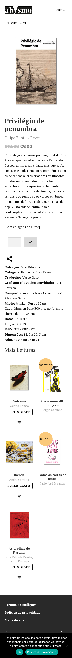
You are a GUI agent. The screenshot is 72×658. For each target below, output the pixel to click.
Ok (19, 652)
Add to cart (30, 242)
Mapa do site (14, 620)
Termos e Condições (20, 604)
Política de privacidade (22, 612)
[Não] (67, 645)
